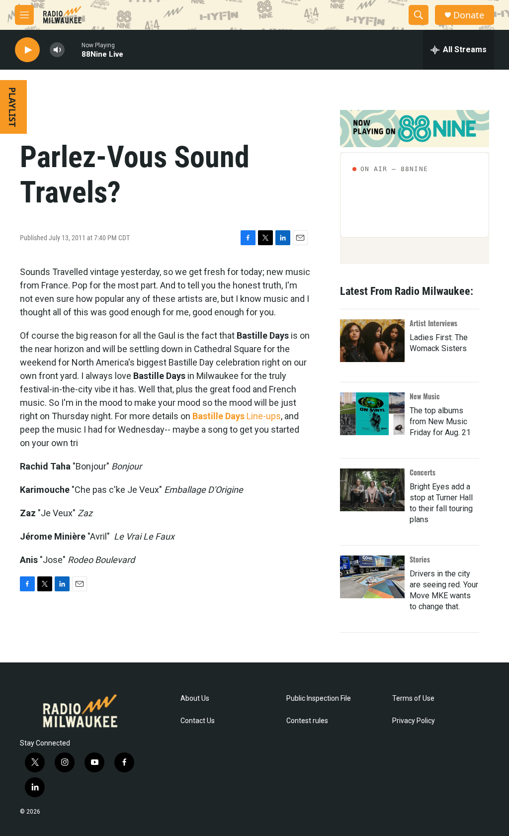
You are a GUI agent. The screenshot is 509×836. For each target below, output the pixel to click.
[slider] (73, 49)
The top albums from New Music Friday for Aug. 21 (440, 421)
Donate (468, 15)
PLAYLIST (12, 107)
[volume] (57, 50)
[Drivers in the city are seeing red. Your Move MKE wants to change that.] (372, 577)
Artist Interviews (433, 323)
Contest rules (307, 721)
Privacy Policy (413, 721)
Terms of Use (413, 698)
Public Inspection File (318, 698)
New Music (425, 396)
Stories (420, 559)
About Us (194, 698)
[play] (27, 50)
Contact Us (197, 721)
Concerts (422, 472)
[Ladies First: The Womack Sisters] (372, 340)
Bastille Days (218, 416)
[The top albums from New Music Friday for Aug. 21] (372, 413)
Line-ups (264, 416)
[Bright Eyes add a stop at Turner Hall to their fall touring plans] (372, 489)
